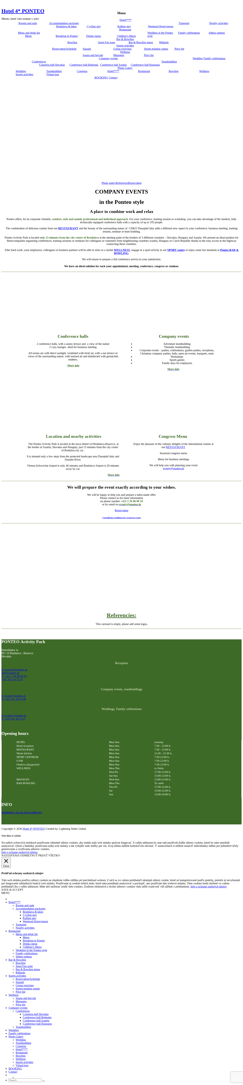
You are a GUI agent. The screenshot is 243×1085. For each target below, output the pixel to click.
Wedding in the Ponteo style (160, 34)
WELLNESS (122, 250)
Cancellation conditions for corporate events (121, 518)
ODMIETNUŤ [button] (29, 855)
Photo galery (109, 183)
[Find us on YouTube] (12, 820)
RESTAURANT (68, 228)
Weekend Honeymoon (160, 26)
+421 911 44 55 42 (12, 679)
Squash (87, 48)
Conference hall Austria (113, 64)
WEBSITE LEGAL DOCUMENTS (21, 812)
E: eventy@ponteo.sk (13, 695)
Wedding (198, 58)
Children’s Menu (126, 36)
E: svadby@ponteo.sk (13, 715)
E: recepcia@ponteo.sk (14, 669)
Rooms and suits (28, 23)
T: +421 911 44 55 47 (13, 718)
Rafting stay (124, 26)
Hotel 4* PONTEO (22, 11)
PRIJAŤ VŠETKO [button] (49, 855)
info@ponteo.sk (10, 672)
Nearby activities (218, 23)
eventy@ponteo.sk (173, 468)
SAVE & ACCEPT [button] (12, 889)
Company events (108, 58)
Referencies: (121, 615)
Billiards (164, 42)
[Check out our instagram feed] (19, 820)
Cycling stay (94, 26)
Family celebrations (189, 32)
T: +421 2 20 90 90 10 (14, 676)
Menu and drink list (29, 32)
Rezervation (121, 510)
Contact (113, 77)
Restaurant (125, 29)
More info (73, 365)
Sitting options (217, 32)
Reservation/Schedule (64, 48)
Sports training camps (156, 48)
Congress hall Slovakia (52, 64)
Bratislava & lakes (66, 26)
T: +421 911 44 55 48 (13, 699)
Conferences (39, 61)
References (122, 183)
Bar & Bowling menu (141, 42)
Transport (184, 23)
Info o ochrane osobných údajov (19, 852)
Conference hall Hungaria (145, 64)
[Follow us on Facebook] (4, 820)
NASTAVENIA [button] (10, 855)
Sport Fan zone (106, 42)
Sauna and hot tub (93, 55)
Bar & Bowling (125, 39)
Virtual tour (52, 74)
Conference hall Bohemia (84, 64)
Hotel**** (125, 20)
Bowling (72, 42)
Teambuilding (169, 61)
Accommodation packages (64, 23)
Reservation (135, 183)
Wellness (125, 52)
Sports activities (125, 45)
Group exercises (122, 48)
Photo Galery (125, 68)
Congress (82, 71)
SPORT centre (176, 250)
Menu (28, 36)
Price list (179, 48)
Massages (118, 55)
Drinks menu (93, 36)
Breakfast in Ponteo (67, 36)
